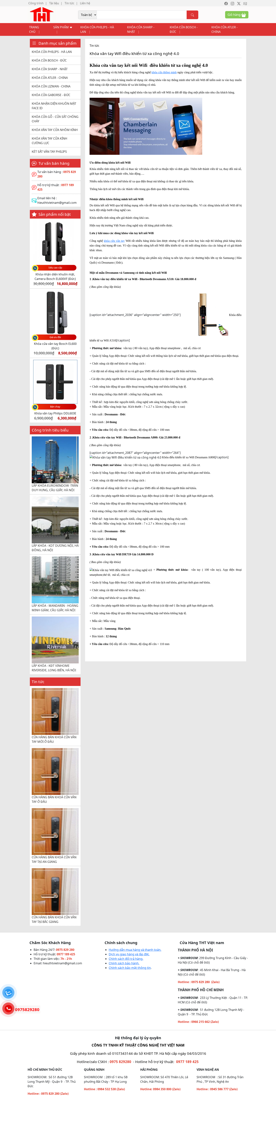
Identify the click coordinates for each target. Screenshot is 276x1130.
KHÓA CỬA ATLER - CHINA (224, 29)
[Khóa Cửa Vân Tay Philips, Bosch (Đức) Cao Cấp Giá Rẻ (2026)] (42, 14)
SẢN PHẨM (61, 27)
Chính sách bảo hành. (124, 963)
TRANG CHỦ (34, 29)
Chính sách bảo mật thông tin (130, 968)
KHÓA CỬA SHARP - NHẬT (140, 29)
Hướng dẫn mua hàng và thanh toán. (135, 950)
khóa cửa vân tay (114, 240)
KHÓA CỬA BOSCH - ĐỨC (184, 29)
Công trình (36, 3)
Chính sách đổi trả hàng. (126, 959)
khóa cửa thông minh (164, 72)
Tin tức (69, 3)
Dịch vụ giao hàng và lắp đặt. (129, 954)
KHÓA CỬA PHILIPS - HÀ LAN (97, 29)
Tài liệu (54, 3)
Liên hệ (85, 3)
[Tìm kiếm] (192, 15)
